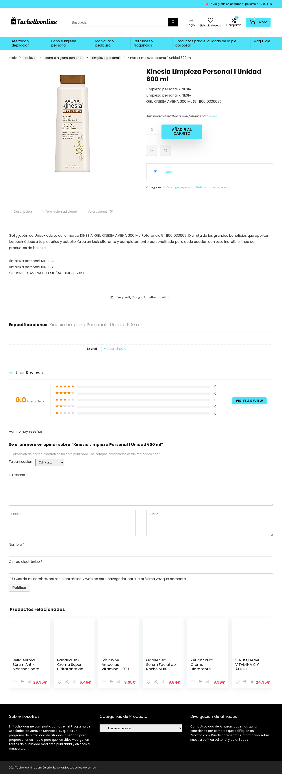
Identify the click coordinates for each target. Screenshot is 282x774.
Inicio (13, 58)
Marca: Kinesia (115, 348)
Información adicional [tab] (60, 211)
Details (213, 116)
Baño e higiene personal (63, 43)
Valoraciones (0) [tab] (100, 211)
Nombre (16, 544)
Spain (169, 171)
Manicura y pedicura (104, 43)
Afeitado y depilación (21, 43)
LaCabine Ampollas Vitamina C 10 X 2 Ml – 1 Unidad (116, 666)
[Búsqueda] (173, 22)
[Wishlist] (210, 20)
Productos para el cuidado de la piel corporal (206, 43)
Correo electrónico (25, 561)
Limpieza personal (106, 58)
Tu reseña (18, 475)
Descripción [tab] (23, 211)
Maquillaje (261, 41)
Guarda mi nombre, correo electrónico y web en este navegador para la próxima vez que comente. (100, 578)
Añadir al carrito (182, 132)
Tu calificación (20, 461)
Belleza (30, 58)
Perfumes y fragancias (143, 43)
